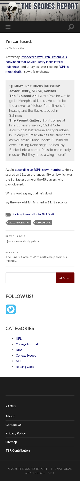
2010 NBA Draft (19, 222)
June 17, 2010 (15, 47)
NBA (38, 214)
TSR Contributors (18, 450)
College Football (27, 344)
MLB (19, 361)
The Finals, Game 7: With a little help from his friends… (36, 257)
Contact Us (14, 424)
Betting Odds (25, 366)
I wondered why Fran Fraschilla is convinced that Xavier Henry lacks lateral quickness (36, 61)
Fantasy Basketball (24, 214)
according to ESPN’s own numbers (39, 169)
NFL (19, 338)
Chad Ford (43, 222)
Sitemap (11, 442)
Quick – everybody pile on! (23, 239)
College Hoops (26, 355)
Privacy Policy (16, 433)
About (10, 416)
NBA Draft (48, 214)
